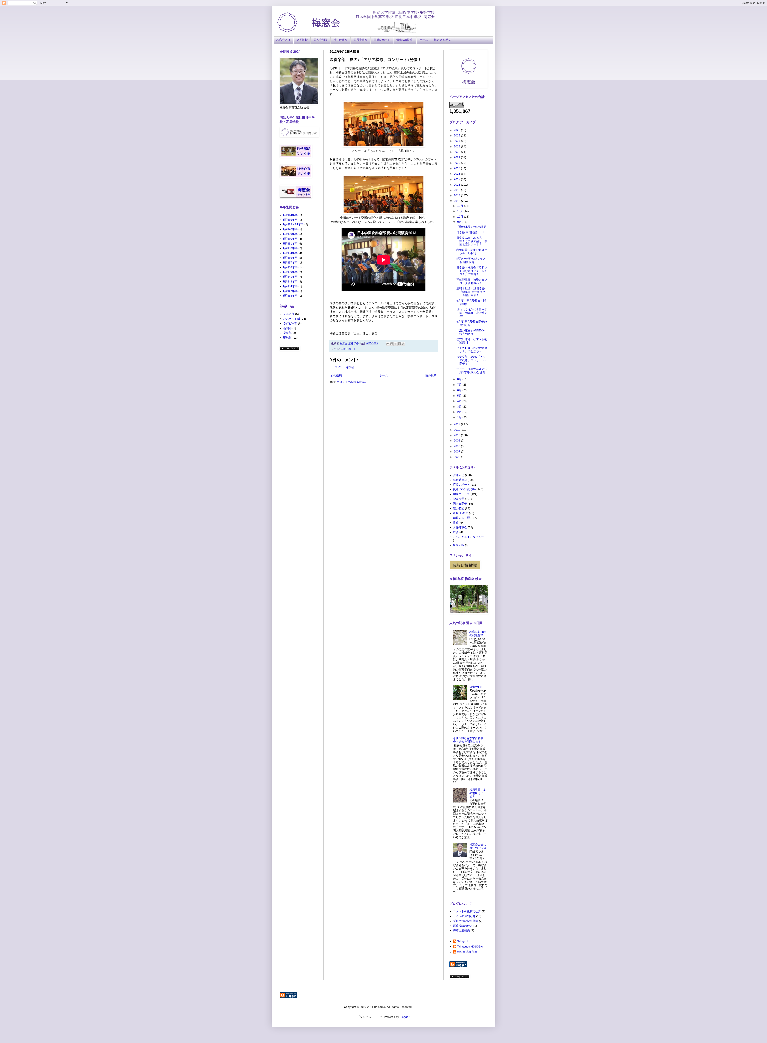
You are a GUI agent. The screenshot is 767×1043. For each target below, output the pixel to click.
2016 (457, 184)
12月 (460, 205)
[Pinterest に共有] (403, 344)
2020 (457, 162)
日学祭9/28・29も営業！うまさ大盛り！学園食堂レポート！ (471, 241)
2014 (457, 195)
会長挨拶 (302, 39)
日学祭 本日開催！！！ (470, 232)
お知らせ (458, 475)
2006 (457, 456)
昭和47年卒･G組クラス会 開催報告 (471, 260)
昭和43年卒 (290, 281)
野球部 (287, 337)
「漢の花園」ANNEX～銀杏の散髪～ (470, 332)
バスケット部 (291, 318)
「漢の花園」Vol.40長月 (471, 226)
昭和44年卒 (290, 286)
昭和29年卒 (290, 234)
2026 (457, 130)
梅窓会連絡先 (461, 930)
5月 (459, 395)
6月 (459, 390)
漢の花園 (458, 508)
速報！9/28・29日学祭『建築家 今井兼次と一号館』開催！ (470, 292)
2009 (457, 440)
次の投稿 (336, 375)
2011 (457, 429)
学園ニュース (461, 494)
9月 (459, 222)
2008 (457, 446)
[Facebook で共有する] (399, 344)
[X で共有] (395, 344)
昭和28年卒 (290, 229)
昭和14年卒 (290, 215)
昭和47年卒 (290, 291)
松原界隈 (458, 545)
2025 (457, 135)
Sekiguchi (463, 941)
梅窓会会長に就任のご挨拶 (477, 846)
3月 (459, 406)
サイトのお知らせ (464, 916)
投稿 (456, 522)
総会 (456, 532)
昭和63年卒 (290, 295)
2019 (457, 168)
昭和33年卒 (290, 248)
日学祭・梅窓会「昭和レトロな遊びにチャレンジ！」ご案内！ (471, 271)
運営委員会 (361, 39)
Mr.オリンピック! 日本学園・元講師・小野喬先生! (471, 313)
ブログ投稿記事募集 (465, 921)
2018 (457, 173)
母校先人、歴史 (463, 517)
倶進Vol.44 (476, 686)
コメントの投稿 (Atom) (351, 382)
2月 (459, 412)
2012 (457, 424)
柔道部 (287, 332)
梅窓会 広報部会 (467, 952)
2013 (457, 201)
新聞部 (287, 328)
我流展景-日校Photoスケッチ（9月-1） (471, 251)
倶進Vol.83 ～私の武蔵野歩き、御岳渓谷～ (471, 349)
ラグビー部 (290, 323)
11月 (460, 211)
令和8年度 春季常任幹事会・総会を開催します (468, 740)
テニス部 (288, 313)
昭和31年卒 (290, 243)
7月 (459, 384)
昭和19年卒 (290, 219)
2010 (457, 435)
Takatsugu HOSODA (470, 946)
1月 (459, 417)
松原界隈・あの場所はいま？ (477, 793)
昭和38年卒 (290, 267)
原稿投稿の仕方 (463, 925)
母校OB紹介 (460, 513)
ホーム (423, 39)
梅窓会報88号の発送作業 (478, 633)
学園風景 (458, 498)
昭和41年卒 (290, 276)
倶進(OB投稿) (404, 39)
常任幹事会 (341, 39)
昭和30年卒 (290, 238)
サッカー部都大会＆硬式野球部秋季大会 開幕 (471, 370)
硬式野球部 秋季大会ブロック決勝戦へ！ (471, 281)
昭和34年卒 (290, 253)
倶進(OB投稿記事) (464, 489)
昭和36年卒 (290, 257)
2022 (457, 151)
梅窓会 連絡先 (442, 39)
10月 (460, 216)
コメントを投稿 (344, 367)
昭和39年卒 (290, 271)
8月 (459, 379)
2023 (457, 146)
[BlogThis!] (392, 344)
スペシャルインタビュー (468, 536)
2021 (457, 157)
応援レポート (382, 39)
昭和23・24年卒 (293, 224)
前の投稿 (430, 375)
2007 (457, 451)
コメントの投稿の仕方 (467, 911)
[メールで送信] (388, 344)
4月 (459, 401)
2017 (457, 179)
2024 (457, 140)
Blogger (404, 1016)
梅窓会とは (283, 39)
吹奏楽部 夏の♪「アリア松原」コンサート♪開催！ (471, 360)
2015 (457, 190)
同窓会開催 (321, 39)
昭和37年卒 (290, 262)
